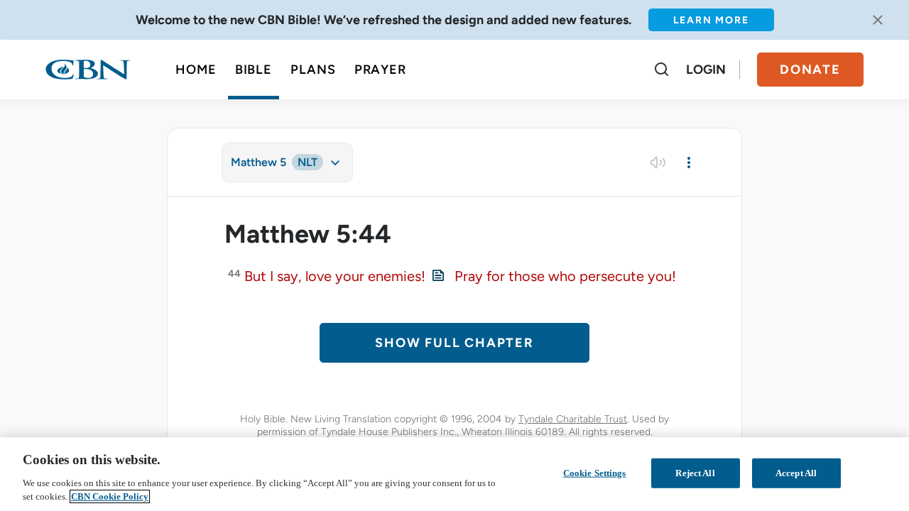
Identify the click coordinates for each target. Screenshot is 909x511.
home (196, 69)
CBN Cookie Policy (109, 496)
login (706, 69)
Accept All (796, 473)
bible (254, 69)
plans (313, 69)
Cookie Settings (594, 473)
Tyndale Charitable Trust (572, 419)
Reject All (694, 473)
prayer (380, 69)
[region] (454, 474)
